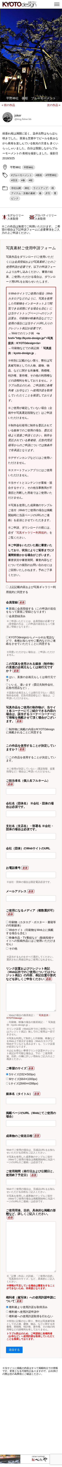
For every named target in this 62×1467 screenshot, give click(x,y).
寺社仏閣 (16, 188)
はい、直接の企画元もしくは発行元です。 (31, 679)
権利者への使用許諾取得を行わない (30, 1316)
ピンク (14, 198)
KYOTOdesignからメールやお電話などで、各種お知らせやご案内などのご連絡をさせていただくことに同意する (31, 640)
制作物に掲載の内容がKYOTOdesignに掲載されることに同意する (30, 731)
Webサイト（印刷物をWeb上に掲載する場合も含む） (29, 931)
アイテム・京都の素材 (23, 193)
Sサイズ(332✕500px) (21, 1074)
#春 (23, 180)
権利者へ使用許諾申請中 (23, 1311)
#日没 (14, 180)
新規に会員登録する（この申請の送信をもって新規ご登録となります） (31, 610)
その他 (12, 948)
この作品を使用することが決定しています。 (31, 759)
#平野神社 (51, 175)
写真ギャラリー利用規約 (31, 532)
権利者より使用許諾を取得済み (28, 1307)
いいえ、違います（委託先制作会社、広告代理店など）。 (31, 686)
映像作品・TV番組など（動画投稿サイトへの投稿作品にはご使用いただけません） (31, 941)
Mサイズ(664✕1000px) (22, 1079)
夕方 (47, 193)
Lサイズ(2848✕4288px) (23, 1083)
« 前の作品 (8, 105)
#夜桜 (39, 175)
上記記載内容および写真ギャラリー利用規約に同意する (31, 590)
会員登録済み (16, 616)
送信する (14, 1349)
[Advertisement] (31, 1415)
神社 (27, 188)
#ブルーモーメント (21, 175)
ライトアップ (40, 188)
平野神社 (28, 167)
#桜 (31, 180)
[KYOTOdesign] (19, 5)
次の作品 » (53, 105)
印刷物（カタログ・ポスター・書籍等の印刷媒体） (31, 924)
